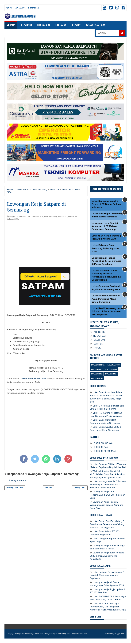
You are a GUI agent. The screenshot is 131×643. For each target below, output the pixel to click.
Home (12, 25)
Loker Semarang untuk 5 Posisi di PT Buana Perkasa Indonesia (106, 204)
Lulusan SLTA (13, 219)
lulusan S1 (72, 216)
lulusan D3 (62, 216)
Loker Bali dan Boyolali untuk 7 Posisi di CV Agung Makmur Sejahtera (107, 575)
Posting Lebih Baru (15, 488)
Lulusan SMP (114, 365)
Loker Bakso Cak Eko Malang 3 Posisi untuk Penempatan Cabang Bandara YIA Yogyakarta (107, 524)
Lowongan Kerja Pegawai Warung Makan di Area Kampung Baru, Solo (106, 505)
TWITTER (97, 343)
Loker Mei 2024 (37, 216)
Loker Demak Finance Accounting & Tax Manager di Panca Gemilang (106, 261)
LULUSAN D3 (60, 25)
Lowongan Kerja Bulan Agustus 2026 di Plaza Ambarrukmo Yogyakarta (107, 555)
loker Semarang (50, 216)
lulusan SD (97, 378)
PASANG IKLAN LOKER (95, 25)
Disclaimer (33, 7)
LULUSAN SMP (26, 25)
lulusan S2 (110, 374)
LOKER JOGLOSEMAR (104, 451)
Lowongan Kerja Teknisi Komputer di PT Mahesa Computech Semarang (105, 226)
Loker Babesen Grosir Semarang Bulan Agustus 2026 (105, 248)
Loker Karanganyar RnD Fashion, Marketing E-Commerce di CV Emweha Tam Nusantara (108, 484)
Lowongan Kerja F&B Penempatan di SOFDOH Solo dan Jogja (107, 494)
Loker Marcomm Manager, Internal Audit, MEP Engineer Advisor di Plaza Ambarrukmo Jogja (108, 606)
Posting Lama (79, 488)
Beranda (48, 488)
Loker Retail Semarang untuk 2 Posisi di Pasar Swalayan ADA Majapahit (107, 311)
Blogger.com (119, 634)
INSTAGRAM (99, 336)
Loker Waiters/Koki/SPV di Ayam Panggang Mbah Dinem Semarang (106, 298)
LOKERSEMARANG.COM (33, 378)
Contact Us (20, 7)
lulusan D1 (96, 369)
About (9, 7)
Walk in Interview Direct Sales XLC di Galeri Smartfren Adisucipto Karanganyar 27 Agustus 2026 (107, 474)
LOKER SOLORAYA (102, 443)
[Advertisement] (46, 244)
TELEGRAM (98, 340)
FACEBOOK (98, 332)
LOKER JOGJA (100, 447)
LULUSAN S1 (76, 25)
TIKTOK (96, 347)
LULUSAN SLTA (43, 25)
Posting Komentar (17, 480)
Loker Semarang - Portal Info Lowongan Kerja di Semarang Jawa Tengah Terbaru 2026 (53, 634)
